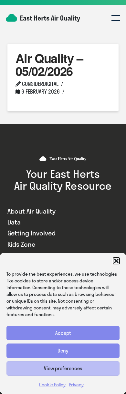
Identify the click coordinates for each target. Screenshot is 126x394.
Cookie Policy (52, 384)
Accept (63, 333)
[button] (116, 261)
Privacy (76, 384)
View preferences (63, 368)
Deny (63, 350)
